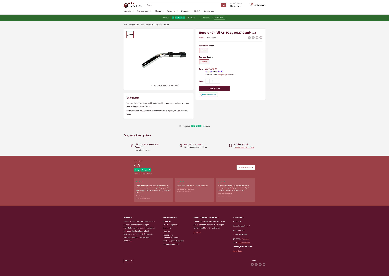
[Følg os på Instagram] (256, 264)
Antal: (201, 81)
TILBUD (197, 11)
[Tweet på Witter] (257, 37)
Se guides (197, 232)
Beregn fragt (222, 75)
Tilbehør (158, 11)
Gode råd (166, 232)
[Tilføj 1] (218, 81)
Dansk (127, 260)
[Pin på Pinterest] (253, 37)
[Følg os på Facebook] (252, 264)
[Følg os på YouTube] (260, 264)
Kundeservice (209, 11)
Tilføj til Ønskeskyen (209, 94)
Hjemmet (184, 11)
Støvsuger (127, 11)
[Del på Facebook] (249, 37)
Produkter (167, 221)
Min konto (234, 6)
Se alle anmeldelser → (246, 167)
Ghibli (201, 38)
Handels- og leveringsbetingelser (171, 236)
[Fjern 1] (207, 81)
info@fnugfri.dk (244, 242)
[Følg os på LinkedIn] (264, 264)
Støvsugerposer (143, 11)
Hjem (125, 25)
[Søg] (223, 5)
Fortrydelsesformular (171, 244)
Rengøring (171, 11)
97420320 (245, 239)
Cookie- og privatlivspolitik (173, 241)
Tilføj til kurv (214, 89)
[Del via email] (260, 37)
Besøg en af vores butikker (244, 147)
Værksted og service (170, 225)
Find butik (167, 228)
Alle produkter (134, 25)
